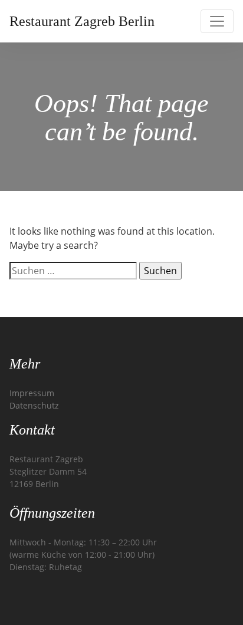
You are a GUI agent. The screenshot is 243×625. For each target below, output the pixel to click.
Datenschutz (34, 405)
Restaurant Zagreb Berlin (82, 21)
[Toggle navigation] (217, 21)
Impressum (31, 393)
